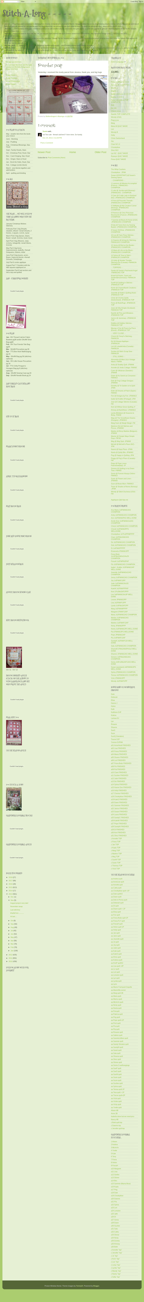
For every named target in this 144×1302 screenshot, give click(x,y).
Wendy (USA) (116, 117)
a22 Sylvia (115, 1205)
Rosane (114, 724)
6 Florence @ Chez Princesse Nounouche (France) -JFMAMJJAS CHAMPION (124, 215)
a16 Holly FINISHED (119, 790)
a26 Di (113, 1217)
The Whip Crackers (118, 169)
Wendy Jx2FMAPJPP (119, 681)
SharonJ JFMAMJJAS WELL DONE (124, 654)
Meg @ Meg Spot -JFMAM (121, 441)
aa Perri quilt (115, 1023)
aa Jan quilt (115, 933)
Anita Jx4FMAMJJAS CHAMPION (124, 515)
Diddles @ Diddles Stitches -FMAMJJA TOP (122, 324)
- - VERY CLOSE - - (118, 333)
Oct (12, 921)
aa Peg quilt (115, 1017)
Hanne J (114, 703)
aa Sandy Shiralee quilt (120, 1044)
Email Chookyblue (13, 81)
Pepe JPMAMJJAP (118, 635)
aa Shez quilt (116, 1059)
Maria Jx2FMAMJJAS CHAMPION (124, 615)
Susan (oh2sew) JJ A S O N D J (123, 94)
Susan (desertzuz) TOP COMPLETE (120, 101)
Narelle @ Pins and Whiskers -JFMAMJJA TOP (122, 314)
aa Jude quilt (116, 948)
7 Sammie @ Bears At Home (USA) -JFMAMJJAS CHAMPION (124, 221)
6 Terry (113, 1156)
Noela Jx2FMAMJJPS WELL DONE (124, 629)
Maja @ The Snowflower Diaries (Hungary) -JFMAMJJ (123, 419)
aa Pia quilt (115, 1026)
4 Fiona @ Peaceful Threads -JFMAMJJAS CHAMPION (122, 202)
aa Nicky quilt (116, 1005)
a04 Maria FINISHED (119, 754)
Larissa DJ (115, 718)
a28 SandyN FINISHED (120, 826)
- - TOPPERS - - (117, 267)
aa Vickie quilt (116, 1101)
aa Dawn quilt (116, 897)
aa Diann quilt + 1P (118, 909)
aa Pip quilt (115, 1029)
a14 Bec (114, 1181)
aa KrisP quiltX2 (117, 963)
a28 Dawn (115, 1223)
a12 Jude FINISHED (118, 778)
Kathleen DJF (116, 712)
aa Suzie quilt (116, 1080)
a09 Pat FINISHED (118, 769)
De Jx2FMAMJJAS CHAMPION (123, 542)
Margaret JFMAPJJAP (119, 612)
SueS (113, 730)
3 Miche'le (115, 1147)
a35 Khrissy (115, 1244)
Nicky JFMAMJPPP (118, 626)
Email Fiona (10, 75)
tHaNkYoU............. (17, 913)
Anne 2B (114, 1113)
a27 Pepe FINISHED (119, 823)
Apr (12, 941)
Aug (12, 927)
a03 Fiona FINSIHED (119, 751)
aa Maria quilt (116, 996)
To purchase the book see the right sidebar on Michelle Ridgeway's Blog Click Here (19, 67)
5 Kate (113, 1153)
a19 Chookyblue (117, 1196)
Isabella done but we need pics (122, 1116)
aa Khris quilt (116, 957)
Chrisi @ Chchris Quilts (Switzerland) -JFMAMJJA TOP (122, 299)
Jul (12, 931)
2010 (11, 961)
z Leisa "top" (115, 1265)
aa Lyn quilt (115, 978)
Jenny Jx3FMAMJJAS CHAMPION (124, 577)
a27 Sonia (115, 1220)
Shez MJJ (114, 150)
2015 (11, 887)
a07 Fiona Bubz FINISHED (121, 763)
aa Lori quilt (115, 972)
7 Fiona (114, 1159)
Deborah (114, 697)
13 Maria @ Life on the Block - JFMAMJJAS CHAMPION (122, 251)
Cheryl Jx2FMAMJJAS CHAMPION (124, 526)
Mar (12, 944)
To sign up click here (13, 62)
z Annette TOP (116, 838)
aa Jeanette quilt (117, 939)
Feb (12, 947)
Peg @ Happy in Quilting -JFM (122, 455)
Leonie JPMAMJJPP (119, 599)
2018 (11, 877)
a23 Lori (114, 1208)
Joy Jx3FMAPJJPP (118, 580)
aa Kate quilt (115, 951)
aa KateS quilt (116, 954)
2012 (11, 955)
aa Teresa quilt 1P (117, 1089)
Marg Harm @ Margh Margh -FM (123, 423)
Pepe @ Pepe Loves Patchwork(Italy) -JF (119, 464)
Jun (12, 934)
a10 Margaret (116, 1169)
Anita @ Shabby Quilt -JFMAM (122, 365)
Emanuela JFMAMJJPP (120, 551)
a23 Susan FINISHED (119, 811)
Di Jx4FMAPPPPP (118, 548)
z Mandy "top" (116, 1271)
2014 (11, 891)
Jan (12, 951)
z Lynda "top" (116, 1268)
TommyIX (79, 1286)
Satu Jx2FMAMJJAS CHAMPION (123, 646)
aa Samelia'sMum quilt (119, 1038)
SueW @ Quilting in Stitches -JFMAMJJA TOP (122, 284)
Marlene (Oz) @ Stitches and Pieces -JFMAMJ (122, 427)
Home (72, 152)
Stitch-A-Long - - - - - (36, 13)
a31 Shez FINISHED (119, 836)
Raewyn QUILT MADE (119, 156)
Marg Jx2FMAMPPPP (119, 609)
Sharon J (114, 91)
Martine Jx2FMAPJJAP (119, 623)
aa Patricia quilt (117, 1014)
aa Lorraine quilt (117, 975)
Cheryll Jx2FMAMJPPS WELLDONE (120, 530)
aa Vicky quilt (116, 1104)
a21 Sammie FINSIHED (120, 805)
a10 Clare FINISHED (119, 772)
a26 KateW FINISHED (119, 820)
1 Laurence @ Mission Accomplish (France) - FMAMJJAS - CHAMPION (124, 185)
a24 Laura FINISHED (119, 814)
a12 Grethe (115, 1175)
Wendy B (114, 132)
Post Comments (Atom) (56, 158)
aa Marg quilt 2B (117, 993)
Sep (12, 924)
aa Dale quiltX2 (117, 894)
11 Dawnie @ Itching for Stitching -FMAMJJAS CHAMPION (124, 241)
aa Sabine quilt (116, 1035)
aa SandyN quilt (117, 1047)
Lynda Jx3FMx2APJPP (119, 605)
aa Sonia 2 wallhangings (120, 1065)
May (12, 937)
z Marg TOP (115, 850)
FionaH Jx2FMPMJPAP (120, 561)
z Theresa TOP (116, 866)
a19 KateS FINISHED (119, 799)
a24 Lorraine (115, 1211)
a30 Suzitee (115, 1226)
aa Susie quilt (116, 1077)
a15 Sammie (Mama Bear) (121, 1184)
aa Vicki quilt (116, 1098)
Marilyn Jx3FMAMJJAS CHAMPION (120, 619)
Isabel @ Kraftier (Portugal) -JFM (123, 399)
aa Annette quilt (117, 885)
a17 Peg (114, 1190)
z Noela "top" (116, 1274)
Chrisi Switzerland (118, 138)
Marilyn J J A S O (117, 97)
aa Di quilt (115, 906)
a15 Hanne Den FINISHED (121, 787)
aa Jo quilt (115, 942)
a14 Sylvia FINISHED (119, 784)
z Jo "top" (114, 1256)
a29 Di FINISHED (117, 829)
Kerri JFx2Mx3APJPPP (120, 591)
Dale (113, 694)
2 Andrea (114, 1144)
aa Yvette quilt (116, 1107)
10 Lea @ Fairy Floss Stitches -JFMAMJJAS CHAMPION (122, 236)
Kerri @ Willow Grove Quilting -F (123, 407)
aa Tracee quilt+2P (118, 1095)
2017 (11, 881)
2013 (11, 894)
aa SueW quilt (116, 1074)
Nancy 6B (114, 1119)
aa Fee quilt (115, 915)
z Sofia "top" (115, 1277)
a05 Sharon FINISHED (119, 757)
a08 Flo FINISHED (118, 766)
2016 (11, 884)
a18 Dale (114, 1193)
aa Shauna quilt (117, 1056)
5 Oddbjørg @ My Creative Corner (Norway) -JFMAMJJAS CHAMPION (124, 208)
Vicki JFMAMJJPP (118, 678)
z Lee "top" (115, 1262)
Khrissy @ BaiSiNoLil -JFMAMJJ (123, 410)
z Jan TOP (115, 844)
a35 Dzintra (115, 1241)
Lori (112, 129)
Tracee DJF (115, 739)
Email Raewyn (11, 78)
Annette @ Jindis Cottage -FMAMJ (124, 367)
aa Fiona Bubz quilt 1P (119, 918)
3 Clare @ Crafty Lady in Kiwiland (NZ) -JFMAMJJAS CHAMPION (123, 196)
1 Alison (114, 1141)
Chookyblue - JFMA (118, 172)
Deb (112, 105)
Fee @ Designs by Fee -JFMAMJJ (124, 396)
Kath (112, 709)
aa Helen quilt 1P (117, 927)
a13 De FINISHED (118, 781)
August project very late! (19, 903)
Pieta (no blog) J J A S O (120, 82)
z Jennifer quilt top (118, 1128)
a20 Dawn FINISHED (119, 802)
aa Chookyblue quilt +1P (120, 891)
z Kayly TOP (115, 848)
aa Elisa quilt (116, 912)
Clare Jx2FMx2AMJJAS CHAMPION (120, 538)
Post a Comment (46, 143)
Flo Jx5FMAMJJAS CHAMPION (123, 564)
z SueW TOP (116, 860)
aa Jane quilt (116, 936)
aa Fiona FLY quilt (118, 921)
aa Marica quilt (116, 999)
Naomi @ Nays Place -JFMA (122, 449)
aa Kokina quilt (116, 960)
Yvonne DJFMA (117, 742)
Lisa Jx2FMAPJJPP (118, 603)
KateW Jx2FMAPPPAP (119, 588)
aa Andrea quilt (116, 879)
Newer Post (44, 152)
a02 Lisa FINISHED (118, 748)
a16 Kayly (114, 1187)
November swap (16, 906)
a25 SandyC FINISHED (120, 817)
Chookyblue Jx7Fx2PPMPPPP (122, 534)
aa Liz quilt (115, 969)
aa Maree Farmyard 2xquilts (121, 987)
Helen (113, 706)
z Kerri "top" (115, 1259)
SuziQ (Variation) (117, 736)
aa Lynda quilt (116, 981)
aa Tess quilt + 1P (117, 1092)
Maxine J (114, 88)
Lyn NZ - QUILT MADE (119, 153)
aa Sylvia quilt (116, 1086)
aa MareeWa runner (118, 990)
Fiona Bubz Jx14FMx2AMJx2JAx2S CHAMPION (120, 556)
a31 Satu (114, 1229)
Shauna (114, 727)
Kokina (113, 715)
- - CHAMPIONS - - (118, 180)
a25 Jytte (114, 1214)
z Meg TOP (115, 856)
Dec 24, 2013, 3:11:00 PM (52, 138)
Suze (113, 733)
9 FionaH (114, 1165)
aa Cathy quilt (116, 888)
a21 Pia (114, 1202)
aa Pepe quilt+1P (117, 1020)
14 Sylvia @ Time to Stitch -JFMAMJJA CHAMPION (121, 256)
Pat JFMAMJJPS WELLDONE (122, 632)
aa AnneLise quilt (117, 882)
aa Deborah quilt (117, 903)
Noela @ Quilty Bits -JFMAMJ (122, 452)
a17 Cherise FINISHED (120, 793)
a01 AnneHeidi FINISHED (121, 745)
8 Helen (114, 1162)
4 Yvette (114, 1150)
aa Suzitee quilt (117, 1083)
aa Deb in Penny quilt (119, 900)
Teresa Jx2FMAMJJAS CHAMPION (124, 675)
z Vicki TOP (115, 869)
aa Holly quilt (116, 930)
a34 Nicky (114, 1238)
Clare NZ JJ (115, 144)
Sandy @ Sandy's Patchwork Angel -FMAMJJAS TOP (124, 271)
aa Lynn (114, 984)
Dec (12, 897)
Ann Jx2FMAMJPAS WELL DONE (124, 518)
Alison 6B (114, 1110)
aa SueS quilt (116, 1071)
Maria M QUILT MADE (119, 126)
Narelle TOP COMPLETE (120, 114)
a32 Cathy (115, 1232)
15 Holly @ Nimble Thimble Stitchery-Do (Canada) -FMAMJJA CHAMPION (123, 262)
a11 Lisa (114, 1171)
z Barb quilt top (116, 1122)
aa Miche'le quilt (117, 1002)
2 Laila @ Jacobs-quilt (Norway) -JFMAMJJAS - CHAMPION (123, 191)
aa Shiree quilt (116, 1062)
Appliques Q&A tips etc (119, 500)
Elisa (113, 700)
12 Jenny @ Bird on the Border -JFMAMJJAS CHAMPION (123, 246)
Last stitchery (15, 910)
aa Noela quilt (116, 1008)
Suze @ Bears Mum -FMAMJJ (122, 484)
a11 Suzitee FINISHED (119, 775)
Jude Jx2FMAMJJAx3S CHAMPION (120, 584)
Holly (113, 135)
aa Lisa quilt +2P (117, 966)
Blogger (96, 1286)
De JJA (113, 108)
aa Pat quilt (115, 1011)
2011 (11, 958)
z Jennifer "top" (116, 1253)
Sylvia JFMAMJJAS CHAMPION (123, 672)
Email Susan (11, 84)
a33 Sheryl (115, 1235)
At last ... (13, 916)
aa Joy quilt (115, 945)
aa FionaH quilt (116, 924)
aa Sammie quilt (117, 1041)
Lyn (112, 721)
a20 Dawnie (115, 1199)
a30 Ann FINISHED (118, 832)
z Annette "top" (116, 1250)
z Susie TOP (115, 863)
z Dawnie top (116, 1125)
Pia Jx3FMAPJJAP (118, 638)
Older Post (100, 152)
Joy (112, 141)
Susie (45, 131)
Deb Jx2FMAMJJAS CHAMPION (123, 545)
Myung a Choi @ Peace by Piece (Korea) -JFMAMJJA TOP (123, 329)
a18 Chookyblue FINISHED (121, 796)
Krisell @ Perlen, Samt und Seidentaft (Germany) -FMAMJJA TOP (123, 278)
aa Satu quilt (115, 1053)
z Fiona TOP (115, 842)
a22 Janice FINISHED (119, 808)
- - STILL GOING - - (118, 356)
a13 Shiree (115, 1178)
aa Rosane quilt (117, 1032)
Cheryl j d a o (116, 111)
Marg (113, 123)
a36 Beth (114, 1247)
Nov (12, 900)
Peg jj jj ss (115, 120)
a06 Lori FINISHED (118, 760)
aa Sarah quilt (116, 1050)
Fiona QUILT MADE (118, 159)
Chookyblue (115, 147)
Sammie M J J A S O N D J (121, 85)
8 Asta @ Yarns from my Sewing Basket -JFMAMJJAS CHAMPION (124, 226)
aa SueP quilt (116, 1068)
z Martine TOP (116, 854)
